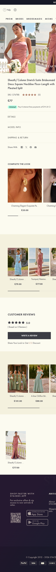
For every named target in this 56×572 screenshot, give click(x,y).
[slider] (29, 94)
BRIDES (20, 18)
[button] (2, 48)
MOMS (49, 18)
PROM (9, 18)
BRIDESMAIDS (34, 18)
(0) (39, 95)
